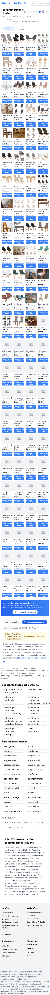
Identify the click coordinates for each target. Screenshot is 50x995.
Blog (29, 955)
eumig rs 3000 (34, 797)
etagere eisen (10, 760)
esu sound (38, 675)
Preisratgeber (7, 913)
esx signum (9, 746)
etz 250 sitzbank (35, 783)
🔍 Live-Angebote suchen (34, 622)
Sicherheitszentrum (10, 949)
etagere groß (34, 760)
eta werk (8, 751)
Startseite (6, 22)
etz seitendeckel (11, 788)
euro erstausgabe (12, 811)
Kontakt (30, 949)
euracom (8, 802)
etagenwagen (10, 755)
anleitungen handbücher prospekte (33, 710)
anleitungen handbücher (9, 698)
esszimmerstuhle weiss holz (37, 670)
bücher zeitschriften (33, 730)
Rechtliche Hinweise (10, 916)
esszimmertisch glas (25, 673)
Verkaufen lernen (34, 918)
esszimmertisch (8, 673)
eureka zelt (33, 802)
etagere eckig (34, 755)
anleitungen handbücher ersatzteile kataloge (13, 710)
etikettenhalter (11, 778)
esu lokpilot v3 (26, 675)
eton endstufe (10, 783)
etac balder (33, 751)
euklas (31, 792)
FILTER (9, 29)
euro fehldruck (35, 811)
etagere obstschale (36, 765)
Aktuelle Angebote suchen (35, 636)
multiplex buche (35, 689)
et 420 (30, 746)
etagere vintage (35, 769)
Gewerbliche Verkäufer (36, 922)
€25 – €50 (16, 822)
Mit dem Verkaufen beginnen (34, 914)
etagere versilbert (12, 769)
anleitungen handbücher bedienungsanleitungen (38, 700)
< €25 (6, 822)
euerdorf (8, 792)
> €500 (20, 828)
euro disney (33, 806)
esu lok (16, 675)
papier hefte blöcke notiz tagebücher (13, 691)
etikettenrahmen (35, 778)
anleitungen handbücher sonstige (9, 731)
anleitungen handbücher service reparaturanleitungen (14, 721)
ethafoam (32, 774)
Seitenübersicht (8, 952)
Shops (4, 931)
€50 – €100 (28, 822)
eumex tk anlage (11, 797)
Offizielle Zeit (7, 956)
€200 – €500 (8, 828)
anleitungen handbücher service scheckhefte (37, 721)
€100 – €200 (41, 822)
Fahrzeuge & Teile (15, 23)
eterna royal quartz (13, 774)
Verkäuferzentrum (34, 925)
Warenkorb (6, 934)
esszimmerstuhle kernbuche (12, 670)
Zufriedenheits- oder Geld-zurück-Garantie (10, 920)
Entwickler (6, 946)
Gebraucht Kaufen (15, 3)
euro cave (8, 806)
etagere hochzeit (12, 765)
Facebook (30, 952)
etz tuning (32, 788)
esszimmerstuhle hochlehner (25, 668)
